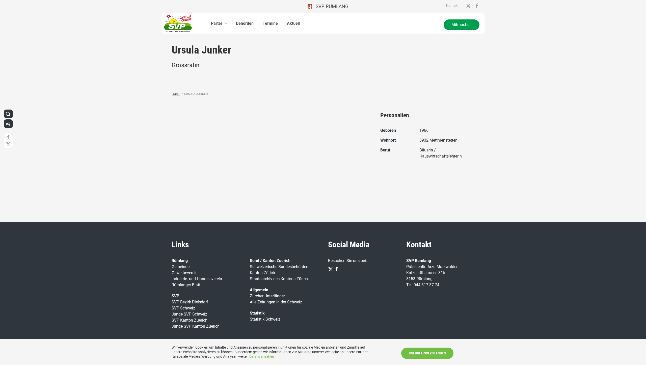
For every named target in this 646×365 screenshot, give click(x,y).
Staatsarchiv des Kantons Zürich (279, 278)
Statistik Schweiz (265, 319)
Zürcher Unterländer (267, 296)
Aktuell (293, 23)
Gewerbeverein (185, 272)
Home (176, 94)
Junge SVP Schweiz (189, 314)
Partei (216, 23)
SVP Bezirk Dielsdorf (190, 302)
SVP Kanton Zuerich (189, 320)
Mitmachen (461, 24)
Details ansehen (261, 356)
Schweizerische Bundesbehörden (279, 266)
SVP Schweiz (183, 308)
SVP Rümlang (330, 6)
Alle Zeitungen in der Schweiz (276, 302)
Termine (270, 23)
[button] (8, 114)
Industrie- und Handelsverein (197, 278)
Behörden (245, 23)
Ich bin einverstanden (427, 353)
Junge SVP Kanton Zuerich (196, 326)
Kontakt (452, 6)
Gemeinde (181, 266)
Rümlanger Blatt (186, 284)
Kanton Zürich (262, 272)
